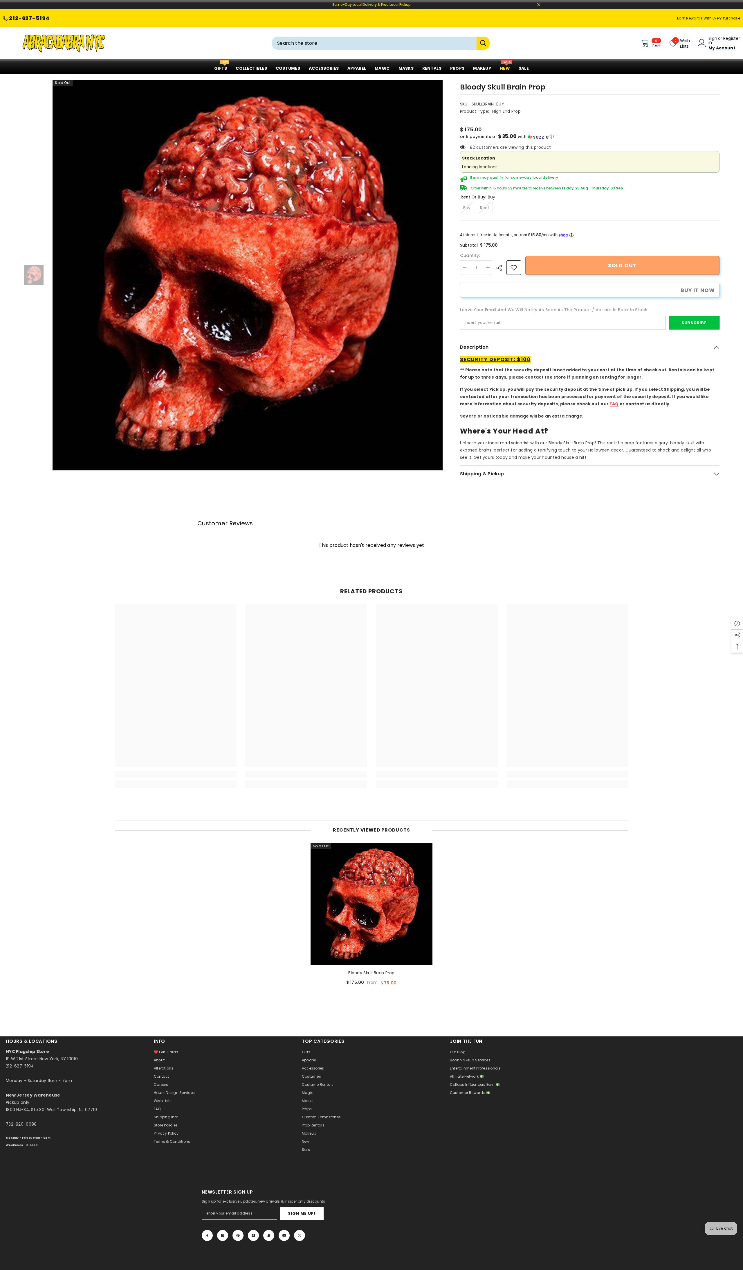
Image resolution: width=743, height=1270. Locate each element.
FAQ (613, 404)
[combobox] (374, 43)
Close (538, 4)
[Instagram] (222, 1235)
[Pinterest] (238, 1235)
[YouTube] (284, 1235)
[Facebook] (207, 1235)
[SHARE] (501, 268)
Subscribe (693, 323)
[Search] (381, 43)
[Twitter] (299, 1235)
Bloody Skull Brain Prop (371, 973)
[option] (248, 275)
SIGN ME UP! (302, 1213)
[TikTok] (253, 1235)
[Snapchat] (268, 1235)
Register (731, 38)
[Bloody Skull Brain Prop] (371, 904)
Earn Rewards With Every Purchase (708, 18)
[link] (513, 267)
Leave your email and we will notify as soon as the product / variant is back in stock (554, 310)
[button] (589, 137)
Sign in (712, 40)
